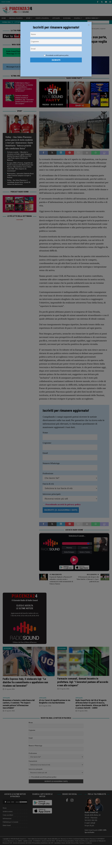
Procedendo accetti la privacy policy (57, 55)
